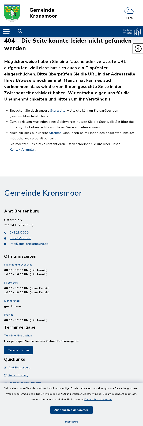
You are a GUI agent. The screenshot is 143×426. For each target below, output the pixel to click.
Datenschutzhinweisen (98, 399)
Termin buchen (18, 350)
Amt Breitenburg (19, 367)
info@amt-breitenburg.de (29, 244)
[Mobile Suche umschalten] (20, 31)
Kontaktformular (22, 149)
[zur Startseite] (12, 13)
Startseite (58, 110)
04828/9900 (19, 233)
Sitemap (55, 133)
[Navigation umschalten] (6, 31)
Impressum (71, 421)
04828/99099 (20, 238)
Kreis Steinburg (18, 375)
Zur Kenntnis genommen (71, 410)
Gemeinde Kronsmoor (43, 13)
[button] (138, 48)
